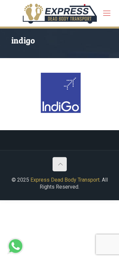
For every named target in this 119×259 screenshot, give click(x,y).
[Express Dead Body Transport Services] (60, 13)
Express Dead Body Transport (64, 180)
